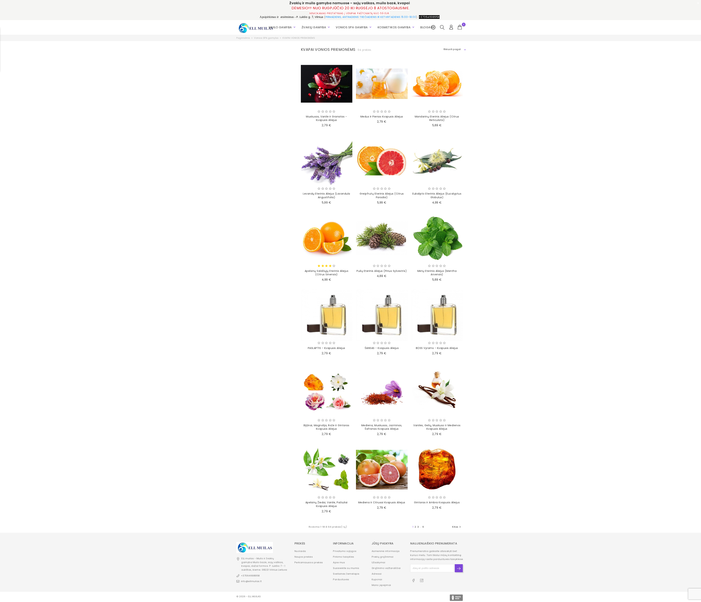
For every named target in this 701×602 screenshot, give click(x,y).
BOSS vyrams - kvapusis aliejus (437, 348)
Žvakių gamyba (316, 27)
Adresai (377, 574)
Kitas (457, 527)
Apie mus (339, 562)
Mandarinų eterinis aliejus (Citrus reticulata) (437, 118)
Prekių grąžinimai (383, 557)
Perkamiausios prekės (308, 562)
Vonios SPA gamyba (354, 27)
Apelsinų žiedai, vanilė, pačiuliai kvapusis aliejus (326, 504)
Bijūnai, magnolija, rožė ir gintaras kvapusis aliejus (326, 427)
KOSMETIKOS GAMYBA (396, 27)
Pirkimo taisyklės (343, 557)
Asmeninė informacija (386, 551)
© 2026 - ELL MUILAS (248, 596)
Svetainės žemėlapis (346, 574)
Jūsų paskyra (383, 543)
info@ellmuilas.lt (251, 581)
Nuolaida (300, 551)
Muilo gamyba (282, 27)
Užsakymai (378, 562)
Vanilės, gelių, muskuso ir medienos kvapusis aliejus (437, 427)
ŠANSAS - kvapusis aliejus (382, 348)
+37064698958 (250, 575)
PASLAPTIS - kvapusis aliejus (326, 348)
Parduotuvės (341, 579)
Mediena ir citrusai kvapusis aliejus (381, 502)
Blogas (426, 27)
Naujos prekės (303, 557)
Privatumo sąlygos (345, 551)
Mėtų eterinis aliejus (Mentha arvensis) (437, 272)
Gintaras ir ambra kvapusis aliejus (437, 502)
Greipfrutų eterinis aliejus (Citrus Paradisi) (382, 195)
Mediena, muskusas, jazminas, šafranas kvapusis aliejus (381, 427)
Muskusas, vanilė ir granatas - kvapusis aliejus (326, 118)
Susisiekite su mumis (346, 568)
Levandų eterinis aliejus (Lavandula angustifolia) (326, 195)
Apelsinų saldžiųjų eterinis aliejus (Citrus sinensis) (326, 272)
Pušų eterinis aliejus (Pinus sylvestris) (382, 271)
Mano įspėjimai (381, 585)
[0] (460, 27)
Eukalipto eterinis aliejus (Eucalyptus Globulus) (436, 195)
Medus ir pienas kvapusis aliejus (381, 116)
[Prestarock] (456, 598)
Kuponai (377, 579)
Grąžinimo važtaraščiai (386, 568)
